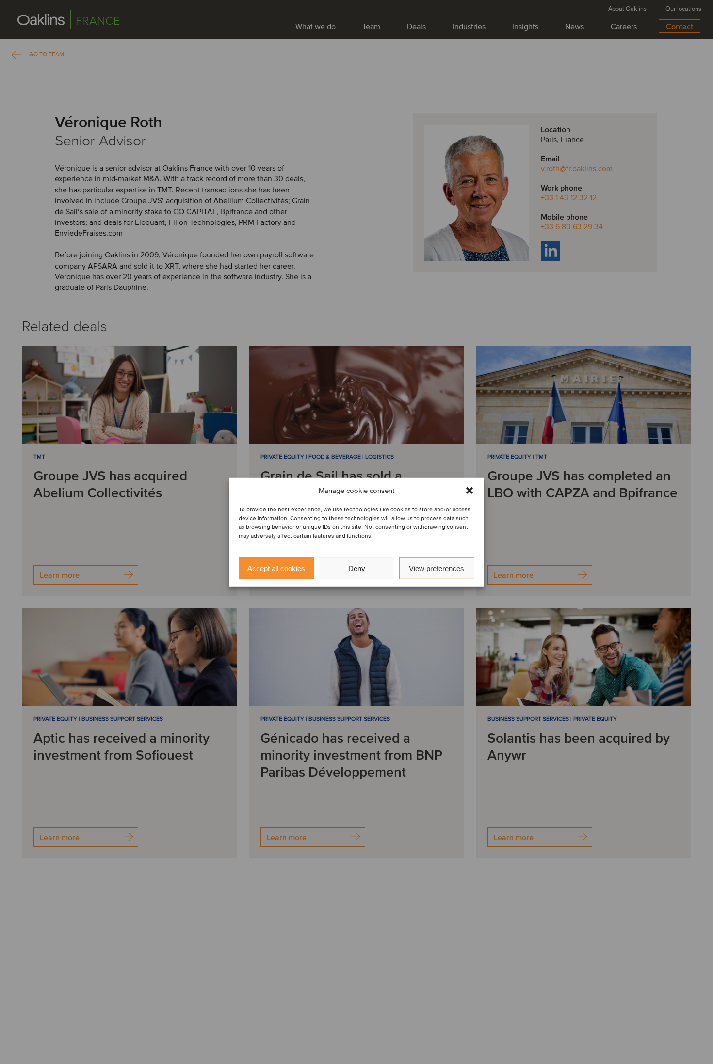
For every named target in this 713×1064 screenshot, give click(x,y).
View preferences (436, 568)
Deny (356, 568)
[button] (469, 490)
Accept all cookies (276, 568)
